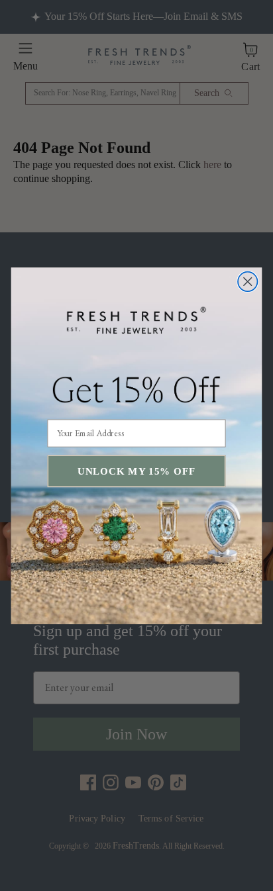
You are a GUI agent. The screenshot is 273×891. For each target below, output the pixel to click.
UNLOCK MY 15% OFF (136, 471)
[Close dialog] (247, 281)
